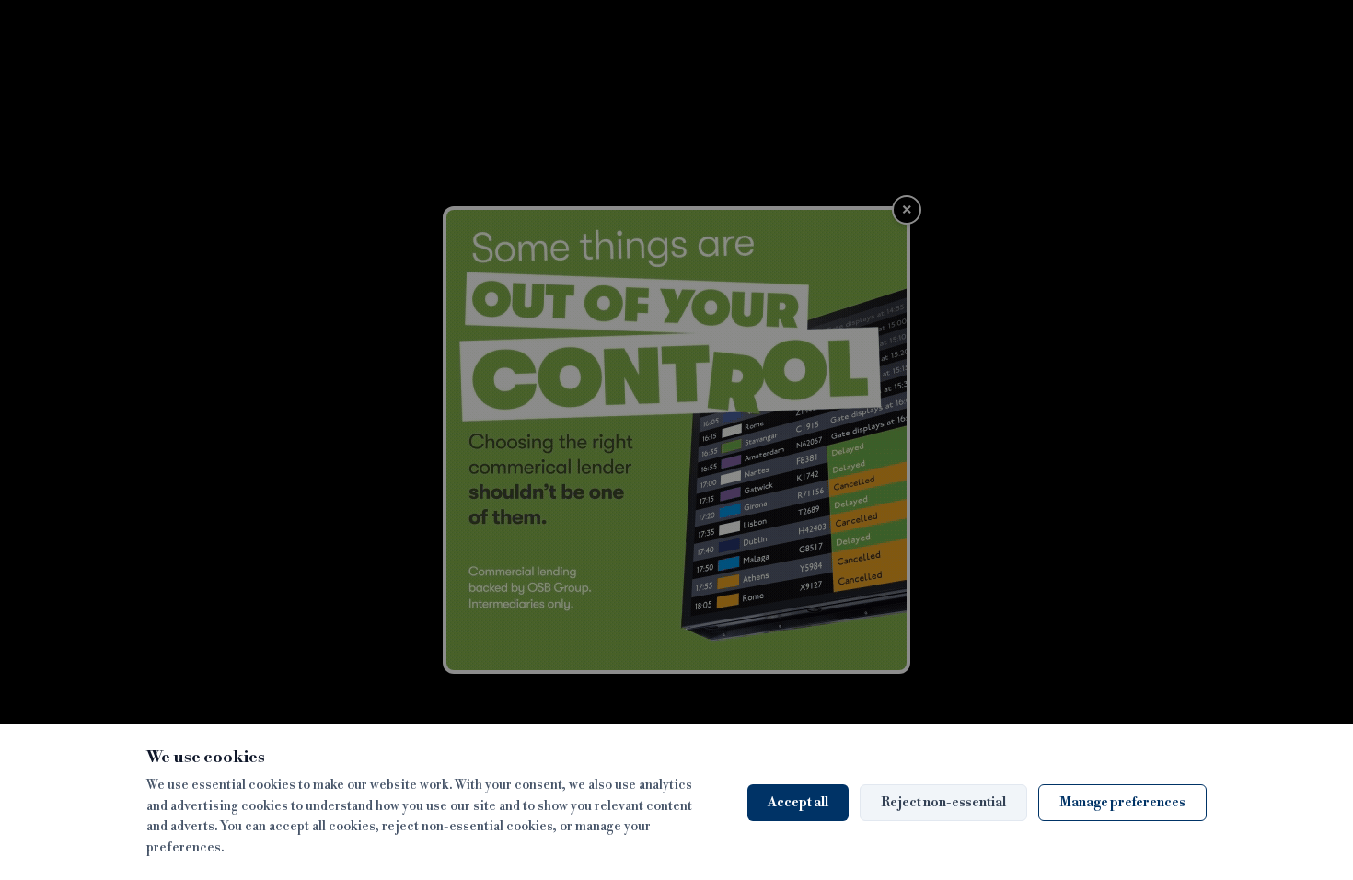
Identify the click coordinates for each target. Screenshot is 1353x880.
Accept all (798, 802)
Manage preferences (1122, 802)
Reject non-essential (943, 802)
